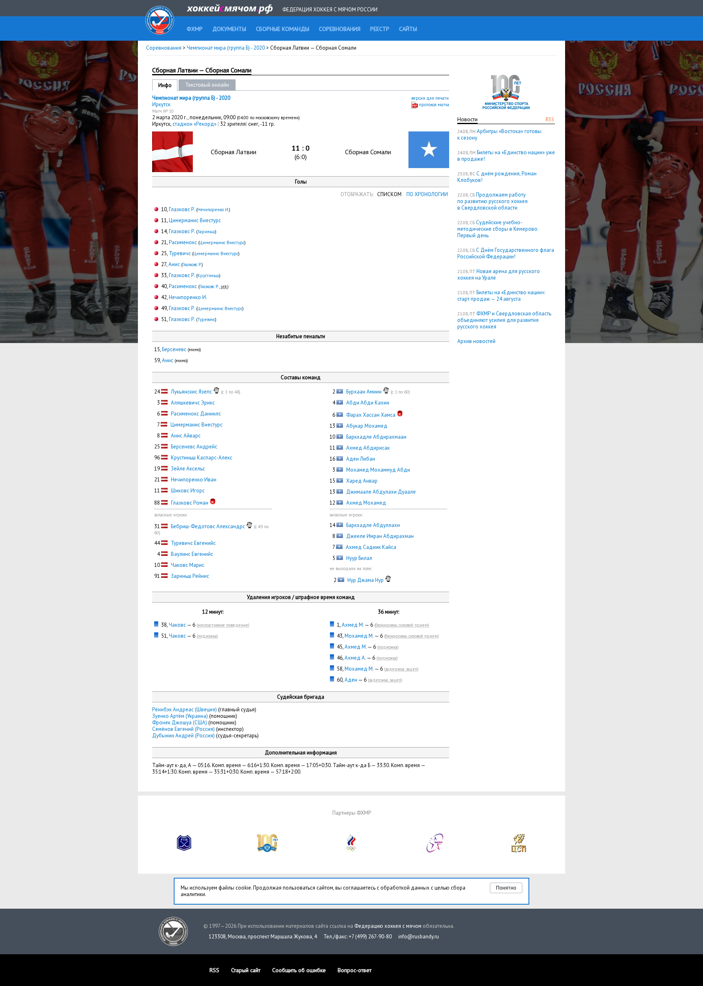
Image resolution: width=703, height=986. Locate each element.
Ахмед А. (355, 657)
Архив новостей (476, 341)
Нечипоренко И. (213, 209)
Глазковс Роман (189, 502)
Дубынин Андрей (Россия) (183, 735)
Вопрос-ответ (354, 970)
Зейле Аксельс (188, 468)
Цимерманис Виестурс (195, 220)
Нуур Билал (359, 558)
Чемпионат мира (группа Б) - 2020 (226, 47)
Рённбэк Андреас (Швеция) (184, 709)
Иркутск (161, 104)
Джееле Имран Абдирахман (380, 536)
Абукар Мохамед (366, 425)
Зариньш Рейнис (190, 576)
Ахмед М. (353, 624)
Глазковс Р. (182, 209)
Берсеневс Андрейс (194, 446)
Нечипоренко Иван (193, 479)
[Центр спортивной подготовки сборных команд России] (518, 850)
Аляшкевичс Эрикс (193, 402)
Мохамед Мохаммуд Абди (378, 469)
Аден (351, 679)
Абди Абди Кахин (367, 402)
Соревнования (163, 47)
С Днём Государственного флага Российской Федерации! (505, 253)
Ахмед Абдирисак (368, 447)
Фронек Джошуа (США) (179, 722)
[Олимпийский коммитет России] (351, 850)
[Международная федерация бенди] (184, 850)
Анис (174, 264)
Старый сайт (245, 970)
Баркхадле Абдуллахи (373, 525)
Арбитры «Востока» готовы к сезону (499, 134)
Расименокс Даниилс (196, 413)
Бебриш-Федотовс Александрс (208, 526)
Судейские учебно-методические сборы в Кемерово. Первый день (497, 229)
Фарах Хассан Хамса (370, 414)
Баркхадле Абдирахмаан (376, 436)
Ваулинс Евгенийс (192, 554)
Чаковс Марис (187, 565)
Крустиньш (208, 275)
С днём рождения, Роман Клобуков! (497, 177)
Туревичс (180, 253)
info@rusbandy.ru (418, 936)
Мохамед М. (359, 635)
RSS (550, 119)
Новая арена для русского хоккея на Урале (498, 274)
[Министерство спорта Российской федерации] (267, 850)
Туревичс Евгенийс (193, 543)
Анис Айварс (186, 435)
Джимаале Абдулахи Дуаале (381, 491)
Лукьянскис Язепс (191, 391)
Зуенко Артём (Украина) (180, 716)
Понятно (506, 888)
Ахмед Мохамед (366, 502)
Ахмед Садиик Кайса (371, 547)
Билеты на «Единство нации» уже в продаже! (506, 155)
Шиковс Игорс (188, 490)
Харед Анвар (362, 480)
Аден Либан (360, 458)
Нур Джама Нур (365, 580)
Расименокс (183, 242)
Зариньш (206, 231)
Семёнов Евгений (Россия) (183, 729)
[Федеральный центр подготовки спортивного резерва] (435, 850)
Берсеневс (174, 349)
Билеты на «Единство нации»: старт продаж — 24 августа (501, 295)
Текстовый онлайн (207, 84)
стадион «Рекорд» (195, 123)
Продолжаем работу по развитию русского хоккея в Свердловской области (492, 201)
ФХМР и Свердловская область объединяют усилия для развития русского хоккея (504, 320)
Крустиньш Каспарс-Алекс (201, 457)
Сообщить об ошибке (299, 970)
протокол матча (434, 104)
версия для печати (430, 98)
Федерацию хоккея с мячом (387, 926)
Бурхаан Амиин (364, 391)
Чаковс (177, 624)
